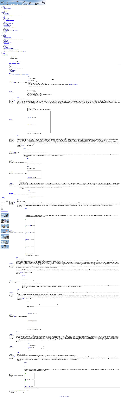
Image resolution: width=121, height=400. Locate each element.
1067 (19, 74)
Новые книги (6, 45)
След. (28, 74)
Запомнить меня (4, 207)
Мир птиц (5, 10)
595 (14, 162)
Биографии (6, 41)
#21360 (25, 362)
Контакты (5, 11)
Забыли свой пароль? (4, 211)
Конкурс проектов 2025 (10, 20)
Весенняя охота (6, 43)
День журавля (6, 29)
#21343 (18, 97)
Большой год (6, 28)
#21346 (24, 148)
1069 (22, 74)
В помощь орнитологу (7, 42)
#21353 (17, 257)
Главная (3, 6)
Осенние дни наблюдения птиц (9, 27)
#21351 (18, 199)
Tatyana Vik (11, 138)
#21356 (28, 301)
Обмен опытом (13, 56)
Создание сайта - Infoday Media (64, 396)
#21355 (18, 289)
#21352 (26, 208)
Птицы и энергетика (7, 37)
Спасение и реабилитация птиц (9, 48)
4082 (14, 82)
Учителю (5, 31)
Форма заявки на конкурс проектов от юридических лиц (13, 16)
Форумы (3, 33)
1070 (24, 74)
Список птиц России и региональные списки (11, 49)
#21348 (28, 166)
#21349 (20, 180)
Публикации (6, 47)
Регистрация (12, 71)
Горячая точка (6, 13)
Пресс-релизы (6, 14)
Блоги (5, 34)
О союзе (3, 7)
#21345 (18, 135)
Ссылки (3, 53)
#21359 (18, 352)
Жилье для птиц (6, 44)
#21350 (29, 190)
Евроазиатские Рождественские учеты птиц (11, 30)
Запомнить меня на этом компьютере (17, 68)
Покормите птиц (7, 26)
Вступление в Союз (7, 8)
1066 (17, 74)
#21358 (29, 343)
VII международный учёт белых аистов (10, 50)
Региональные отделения (8, 9)
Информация (4, 38)
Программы (4, 35)
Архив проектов (6, 18)
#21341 (29, 76)
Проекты (3, 17)
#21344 (28, 106)
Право (5, 46)
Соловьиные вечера (7, 25)
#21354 (23, 275)
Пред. (14, 74)
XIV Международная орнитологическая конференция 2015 (13, 39)
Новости (3, 12)
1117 (26, 74)
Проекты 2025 (6, 19)
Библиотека (6, 40)
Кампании (4, 21)
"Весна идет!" (6, 24)
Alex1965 (29, 80)
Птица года (6, 22)
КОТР (5, 36)
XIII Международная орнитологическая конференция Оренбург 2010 (15, 51)
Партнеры (5, 54)
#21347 (28, 158)
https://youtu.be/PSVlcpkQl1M (73, 84)
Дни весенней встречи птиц (8, 23)
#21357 (17, 331)
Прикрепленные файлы (30, 110)
